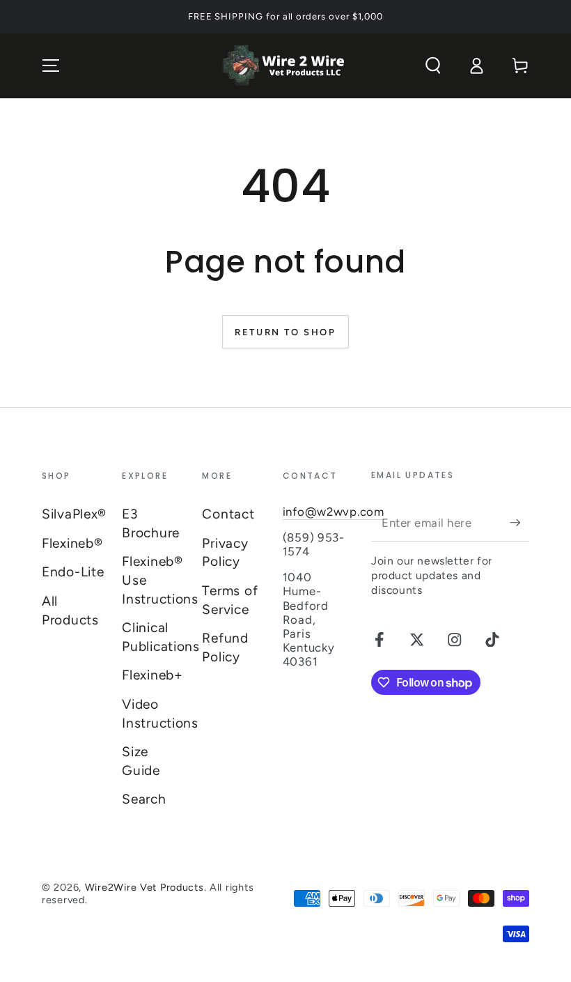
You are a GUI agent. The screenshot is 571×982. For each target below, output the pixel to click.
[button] (433, 65)
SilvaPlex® (74, 514)
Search (144, 799)
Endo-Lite (73, 572)
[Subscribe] (519, 522)
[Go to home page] (285, 66)
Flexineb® (72, 543)
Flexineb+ (152, 675)
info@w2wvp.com (333, 512)
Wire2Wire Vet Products (144, 887)
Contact (228, 514)
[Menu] (50, 65)
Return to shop (285, 332)
